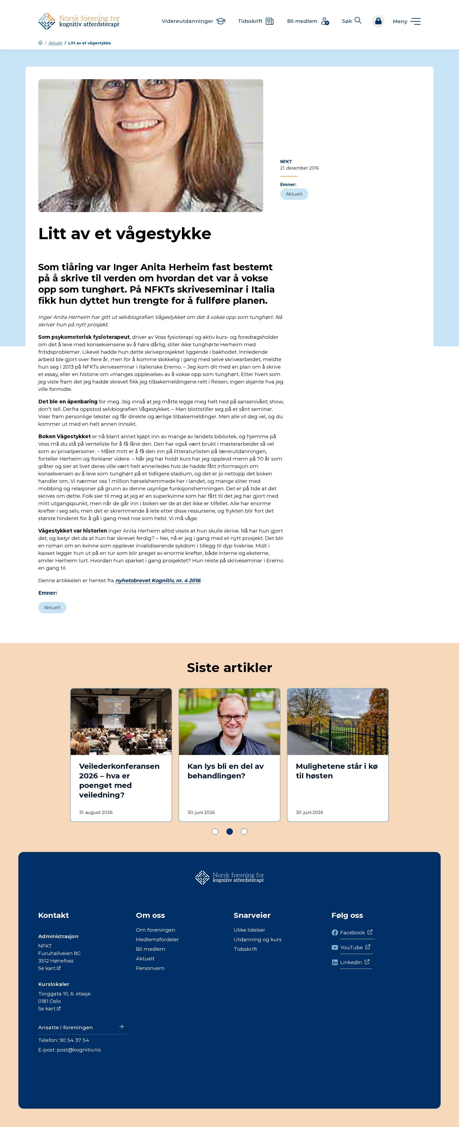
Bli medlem (150, 949)
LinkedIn (351, 962)
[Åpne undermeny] (407, 21)
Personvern (150, 968)
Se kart (47, 968)
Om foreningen (155, 930)
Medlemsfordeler (157, 939)
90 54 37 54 (74, 1040)
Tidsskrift (245, 949)
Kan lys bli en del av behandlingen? (226, 771)
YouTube (351, 947)
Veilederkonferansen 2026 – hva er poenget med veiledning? (119, 780)
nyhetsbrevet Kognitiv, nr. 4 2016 (157, 580)
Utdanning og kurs (258, 939)
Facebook (352, 933)
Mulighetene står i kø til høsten (337, 771)
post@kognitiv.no (79, 1050)
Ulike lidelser (249, 930)
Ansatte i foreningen (65, 1027)
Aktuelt (55, 43)
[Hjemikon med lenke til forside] (40, 43)
